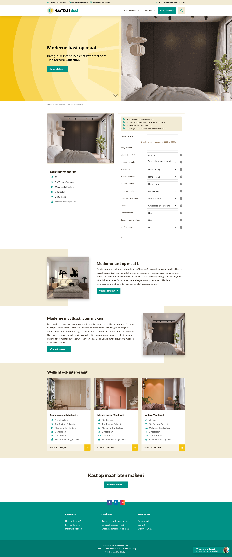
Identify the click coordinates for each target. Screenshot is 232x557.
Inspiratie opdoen (73, 528)
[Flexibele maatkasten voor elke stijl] (81, 138)
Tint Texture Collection (64, 182)
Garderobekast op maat (113, 524)
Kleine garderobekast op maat (116, 521)
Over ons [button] (148, 10)
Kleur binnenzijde (128, 191)
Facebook (109, 502)
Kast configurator (73, 524)
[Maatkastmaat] (62, 10)
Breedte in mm (127, 137)
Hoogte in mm (126, 147)
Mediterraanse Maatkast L (110, 414)
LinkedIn (116, 502)
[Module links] (181, 169)
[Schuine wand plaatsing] (181, 220)
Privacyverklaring (129, 549)
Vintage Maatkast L (154, 414)
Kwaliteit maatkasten (101, 2)
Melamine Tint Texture (64, 187)
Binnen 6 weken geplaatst (65, 201)
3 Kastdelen (60, 191)
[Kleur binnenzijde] (181, 191)
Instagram (122, 502)
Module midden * (128, 176)
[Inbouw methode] (181, 162)
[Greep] (181, 205)
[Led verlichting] (181, 213)
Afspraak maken (107, 290)
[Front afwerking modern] (181, 198)
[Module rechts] (181, 184)
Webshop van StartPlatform (116, 552)
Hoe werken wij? (73, 521)
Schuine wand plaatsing (130, 220)
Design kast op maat (57, 2)
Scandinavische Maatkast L (64, 414)
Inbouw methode (128, 162)
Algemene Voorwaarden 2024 (108, 549)
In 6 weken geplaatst (79, 2)
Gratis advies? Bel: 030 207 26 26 (171, 2)
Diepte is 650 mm (128, 155)
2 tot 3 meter (60, 196)
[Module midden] (181, 176)
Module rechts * (127, 184)
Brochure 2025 (145, 528)
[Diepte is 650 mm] (181, 155)
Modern (58, 177)
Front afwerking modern (131, 198)
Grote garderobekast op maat (115, 528)
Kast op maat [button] (130, 10)
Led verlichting (127, 213)
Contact (141, 524)
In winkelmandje (87, 447)
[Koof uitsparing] (181, 227)
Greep (123, 205)
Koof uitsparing (127, 227)
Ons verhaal (143, 521)
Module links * (127, 169)
